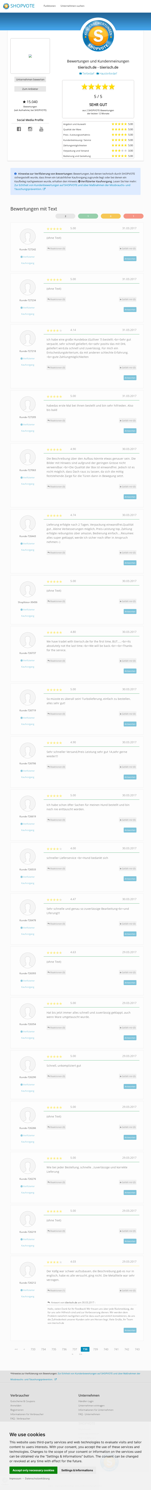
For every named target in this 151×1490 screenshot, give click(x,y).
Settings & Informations (77, 1470)
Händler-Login (86, 1401)
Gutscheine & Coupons (22, 1401)
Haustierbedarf (108, 73)
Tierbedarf (88, 73)
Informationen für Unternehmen (95, 1410)
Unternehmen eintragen (91, 1405)
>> (80, 1354)
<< (16, 1349)
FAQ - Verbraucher (20, 1418)
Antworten (130, 258)
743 (137, 1349)
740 (106, 1349)
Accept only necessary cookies (33, 1470)
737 (74, 1349)
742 (126, 1349)
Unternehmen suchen (72, 5)
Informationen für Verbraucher (27, 1414)
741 (116, 1349)
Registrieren (17, 1410)
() (128, 248)
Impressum (15, 1478)
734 (43, 1349)
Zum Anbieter (30, 89)
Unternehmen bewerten (30, 79)
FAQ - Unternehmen (89, 1414)
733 (33, 1349)
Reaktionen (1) (57, 1290)
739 (95, 1349)
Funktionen (50, 5)
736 (64, 1349)
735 (54, 1349)
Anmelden (15, 1405)
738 (85, 1349)
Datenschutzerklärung (37, 1478)
